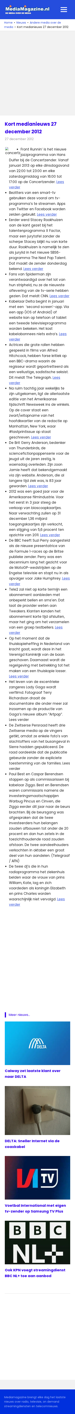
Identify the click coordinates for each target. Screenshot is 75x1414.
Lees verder (47, 214)
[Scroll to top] (69, 1408)
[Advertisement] (37, 73)
